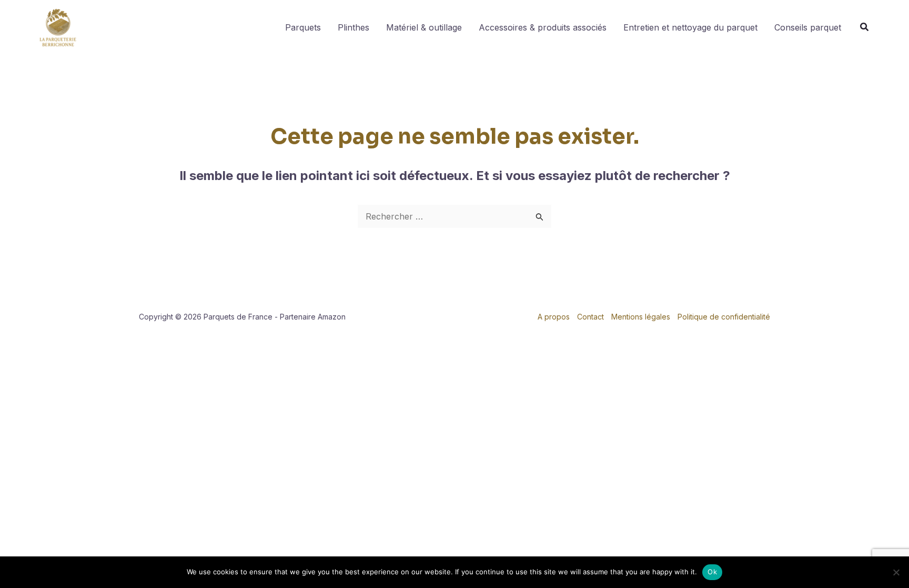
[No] (896, 572)
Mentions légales (640, 316)
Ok (712, 571)
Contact (590, 316)
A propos (554, 316)
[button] (865, 28)
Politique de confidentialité (724, 316)
